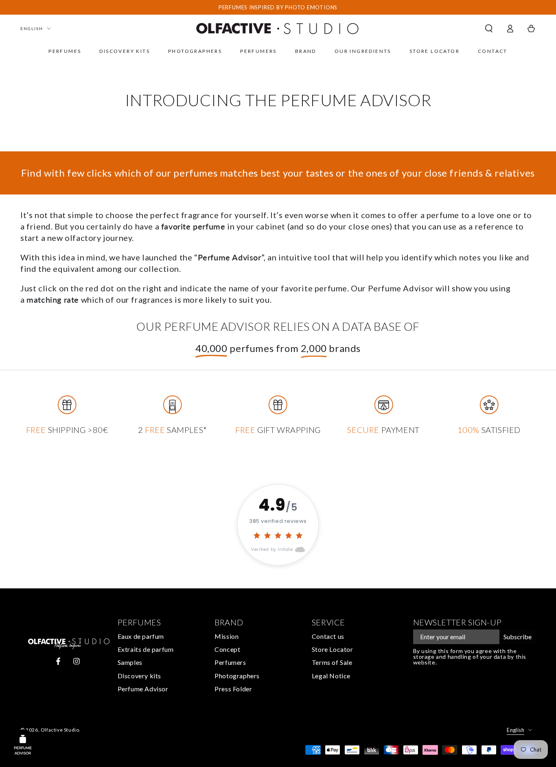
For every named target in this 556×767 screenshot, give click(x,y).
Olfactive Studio (60, 730)
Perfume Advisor (143, 689)
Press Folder (233, 689)
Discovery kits (139, 676)
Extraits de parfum (146, 649)
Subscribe (517, 636)
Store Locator (332, 649)
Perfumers (230, 662)
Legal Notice (331, 676)
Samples (130, 662)
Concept (227, 649)
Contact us (328, 636)
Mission (227, 636)
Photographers (237, 676)
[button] (488, 28)
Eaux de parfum (141, 636)
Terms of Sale (332, 662)
